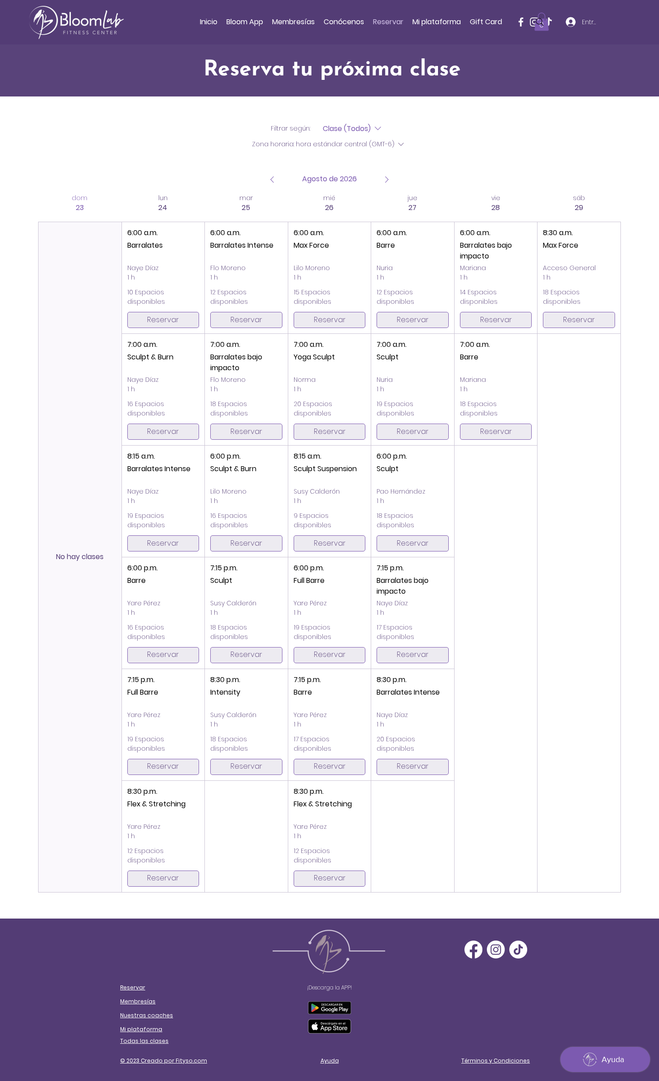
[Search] (539, 22)
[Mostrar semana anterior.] (272, 179)
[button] (344, 22)
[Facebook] (520, 22)
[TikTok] (518, 949)
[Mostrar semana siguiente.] (387, 179)
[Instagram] (496, 949)
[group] (79, 543)
